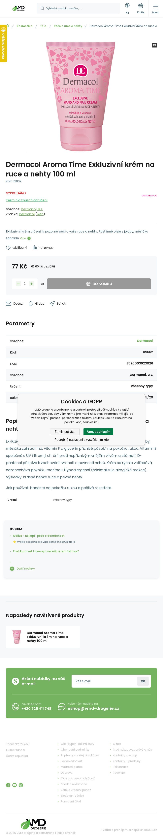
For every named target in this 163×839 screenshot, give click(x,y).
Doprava (67, 773)
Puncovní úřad (71, 801)
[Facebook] (8, 785)
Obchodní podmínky (75, 750)
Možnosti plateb (72, 767)
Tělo (43, 26)
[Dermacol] (149, 202)
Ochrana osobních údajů (78, 778)
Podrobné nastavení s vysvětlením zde (81, 439)
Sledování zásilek (72, 796)
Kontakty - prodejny (127, 761)
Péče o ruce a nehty (68, 26)
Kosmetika (24, 26)
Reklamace (120, 767)
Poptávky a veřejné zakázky (80, 755)
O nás (117, 744)
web (40, 214)
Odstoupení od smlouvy (77, 744)
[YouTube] (14, 785)
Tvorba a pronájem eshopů (120, 830)
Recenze (119, 773)
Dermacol (27, 214)
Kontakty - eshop (125, 755)
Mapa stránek (66, 833)
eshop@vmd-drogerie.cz (93, 708)
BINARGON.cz (148, 830)
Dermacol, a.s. (32, 209)
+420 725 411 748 (36, 708)
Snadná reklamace (74, 784)
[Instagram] (21, 785)
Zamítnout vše (65, 431)
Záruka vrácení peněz (76, 790)
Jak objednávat (71, 761)
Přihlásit (143, 681)
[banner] (18, 9)
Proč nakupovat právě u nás (132, 750)
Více (23, 238)
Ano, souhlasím (98, 431)
